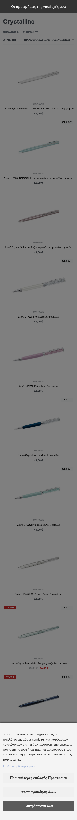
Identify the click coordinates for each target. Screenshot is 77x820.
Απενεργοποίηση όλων (38, 791)
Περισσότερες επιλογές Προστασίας (38, 777)
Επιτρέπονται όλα (38, 805)
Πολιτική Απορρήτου (19, 766)
